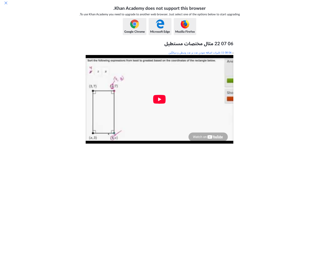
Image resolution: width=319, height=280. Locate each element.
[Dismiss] (6, 3)
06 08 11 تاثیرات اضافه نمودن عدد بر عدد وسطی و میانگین (200, 52)
